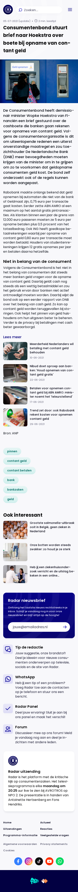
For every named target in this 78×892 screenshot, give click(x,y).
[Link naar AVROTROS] (34, 881)
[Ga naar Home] (8, 9)
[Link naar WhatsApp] (60, 861)
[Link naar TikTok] (39, 861)
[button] (70, 9)
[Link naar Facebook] (18, 861)
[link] (12, 451)
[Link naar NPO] (44, 881)
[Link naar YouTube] (49, 861)
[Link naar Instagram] (29, 861)
